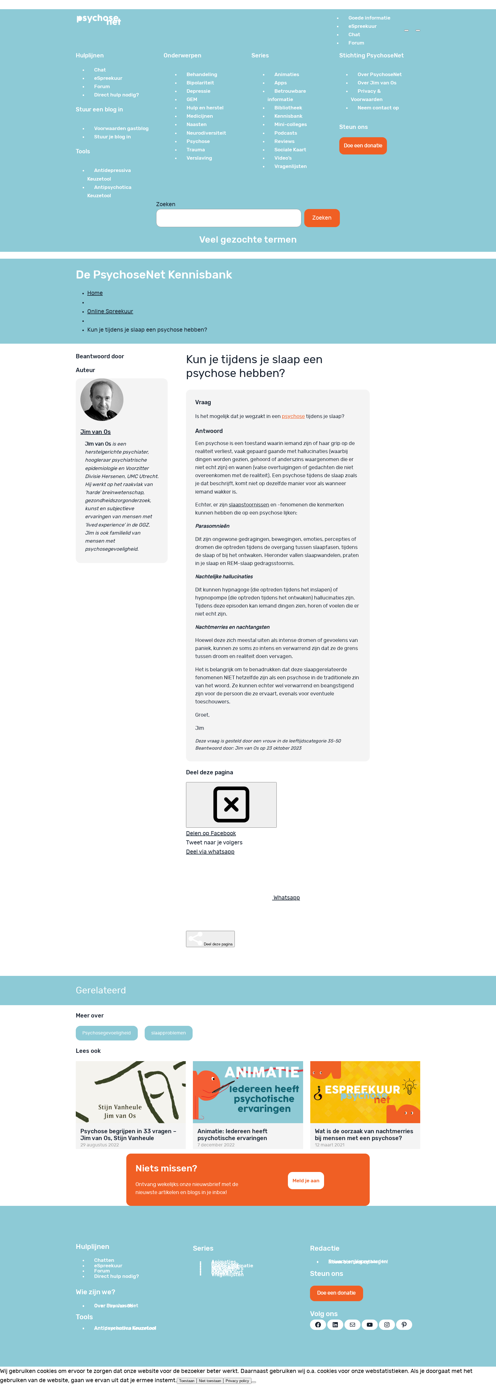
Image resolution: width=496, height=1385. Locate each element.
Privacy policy (237, 1381)
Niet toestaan (210, 1381)
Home (95, 293)
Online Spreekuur (110, 311)
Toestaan (186, 1381)
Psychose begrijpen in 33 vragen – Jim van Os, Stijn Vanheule (128, 1135)
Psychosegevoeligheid (106, 1033)
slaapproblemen (168, 1033)
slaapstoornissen (249, 505)
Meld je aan (305, 1180)
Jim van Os (95, 431)
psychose (293, 416)
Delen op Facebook (211, 833)
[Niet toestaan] (253, 1382)
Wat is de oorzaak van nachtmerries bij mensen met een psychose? (364, 1135)
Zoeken (165, 204)
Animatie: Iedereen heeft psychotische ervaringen (232, 1135)
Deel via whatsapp (210, 852)
